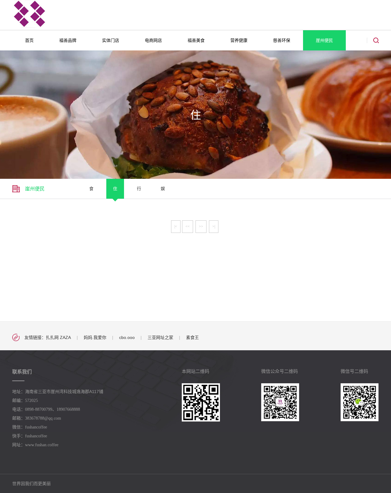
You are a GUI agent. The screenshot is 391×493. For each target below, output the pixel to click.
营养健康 (238, 40)
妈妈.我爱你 (95, 337)
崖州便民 (324, 40)
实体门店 (110, 40)
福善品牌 (67, 40)
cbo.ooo (127, 337)
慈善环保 (281, 40)
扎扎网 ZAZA (58, 337)
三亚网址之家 (160, 337)
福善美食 (196, 40)
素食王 (192, 337)
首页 (29, 40)
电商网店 (153, 40)
